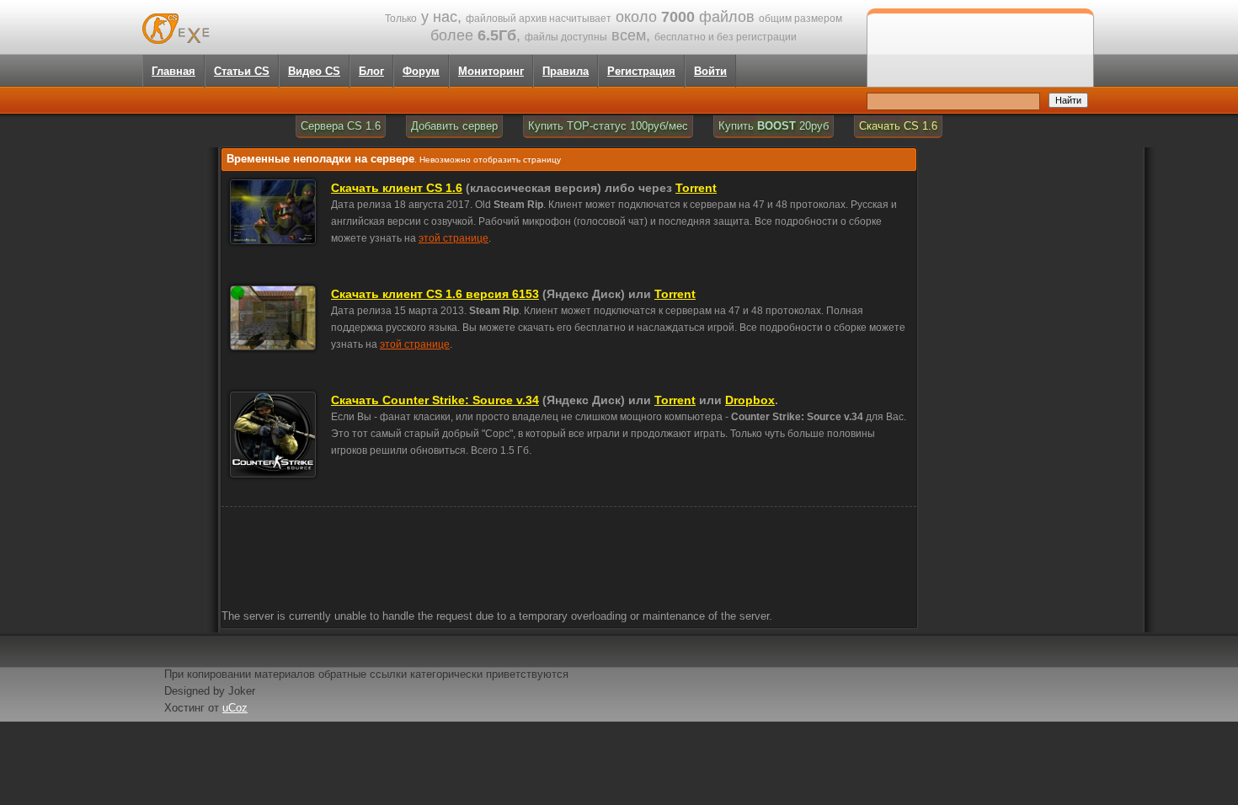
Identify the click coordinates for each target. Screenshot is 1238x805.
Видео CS (314, 71)
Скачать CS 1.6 (898, 126)
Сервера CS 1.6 (341, 126)
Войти (710, 71)
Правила (565, 71)
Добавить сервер (454, 126)
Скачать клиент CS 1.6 (396, 188)
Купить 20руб (773, 126)
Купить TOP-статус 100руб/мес (608, 126)
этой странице (453, 238)
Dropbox (750, 400)
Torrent (696, 188)
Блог (371, 71)
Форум (421, 71)
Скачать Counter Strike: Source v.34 (435, 400)
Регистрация (641, 71)
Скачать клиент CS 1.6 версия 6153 (435, 294)
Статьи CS (241, 71)
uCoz (235, 707)
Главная (173, 71)
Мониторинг (491, 71)
